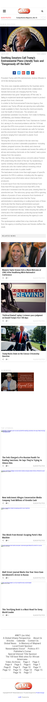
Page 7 (36, 664)
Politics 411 (33, 648)
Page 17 (28, 672)
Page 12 (6, 670)
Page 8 (7, 667)
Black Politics (8, 24)
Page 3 (35, 662)
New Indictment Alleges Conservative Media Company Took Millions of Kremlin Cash (22, 499)
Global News (10, 643)
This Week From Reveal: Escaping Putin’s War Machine (22, 536)
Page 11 (37, 667)
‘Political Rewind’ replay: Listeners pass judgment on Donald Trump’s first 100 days (22, 316)
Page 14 (28, 670)
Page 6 (27, 664)
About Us (37, 638)
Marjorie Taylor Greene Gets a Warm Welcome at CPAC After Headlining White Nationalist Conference (21, 272)
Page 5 (17, 664)
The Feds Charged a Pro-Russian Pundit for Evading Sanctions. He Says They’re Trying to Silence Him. (22, 460)
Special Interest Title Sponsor (22, 654)
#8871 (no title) (22, 635)
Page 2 (26, 662)
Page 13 (17, 670)
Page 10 (26, 667)
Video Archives (13, 662)
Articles (10, 640)
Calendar (21, 640)
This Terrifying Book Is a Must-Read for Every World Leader (22, 611)
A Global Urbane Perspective (16, 638)
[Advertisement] (23, 408)
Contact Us (33, 640)
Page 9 (16, 667)
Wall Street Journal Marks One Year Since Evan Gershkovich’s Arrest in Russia (22, 573)
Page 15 (38, 670)
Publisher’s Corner (22, 651)
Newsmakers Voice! (15, 648)
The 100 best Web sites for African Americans (22, 658)
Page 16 (17, 672)
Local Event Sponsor (22, 646)
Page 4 (8, 664)
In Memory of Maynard (30, 643)
